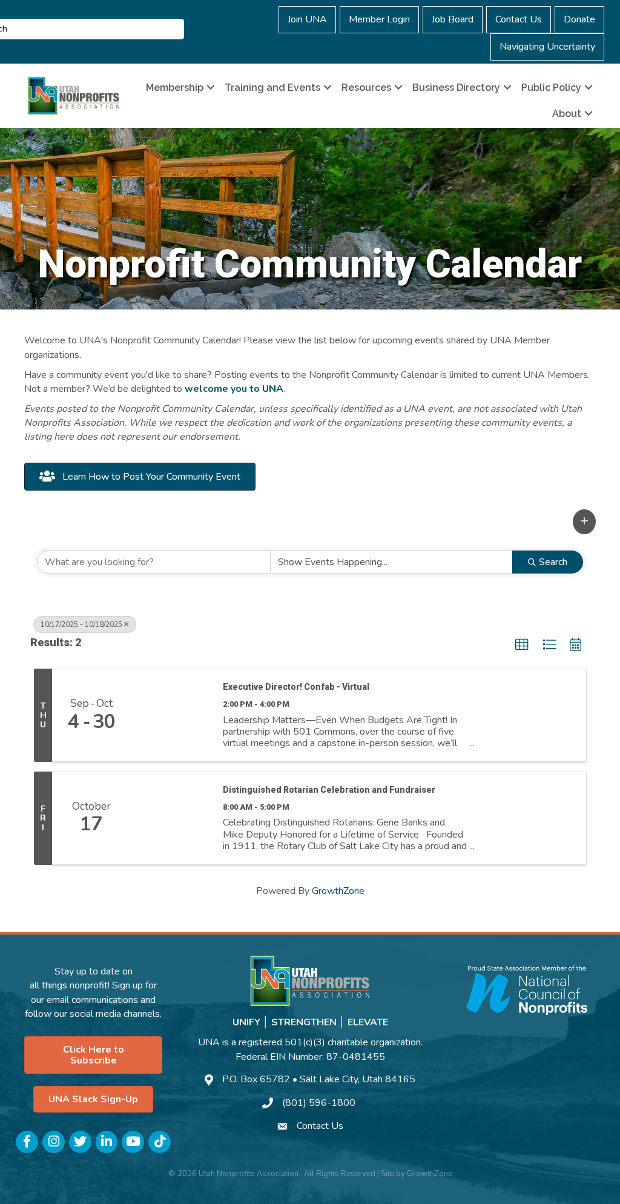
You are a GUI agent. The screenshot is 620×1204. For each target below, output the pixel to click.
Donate (579, 19)
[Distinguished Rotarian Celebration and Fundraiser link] (171, 818)
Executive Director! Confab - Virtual (296, 687)
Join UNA (307, 19)
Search (553, 562)
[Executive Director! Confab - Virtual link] (171, 715)
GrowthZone (338, 891)
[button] (584, 521)
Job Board (452, 19)
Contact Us (518, 19)
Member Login (379, 19)
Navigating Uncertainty (547, 46)
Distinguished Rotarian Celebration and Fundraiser (329, 790)
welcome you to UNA (234, 388)
